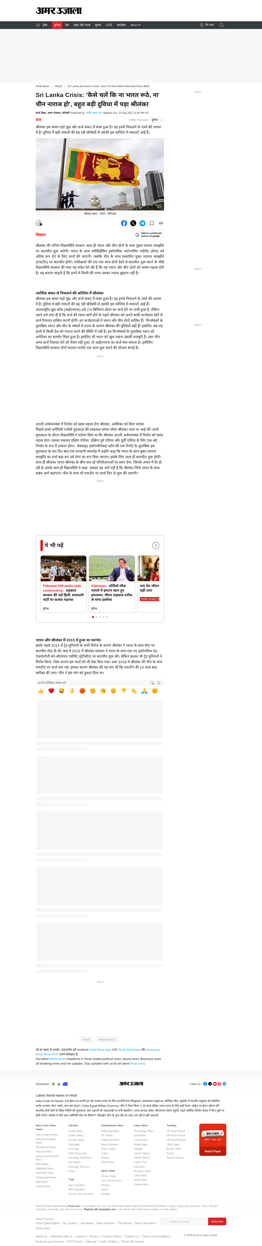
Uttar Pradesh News (47, 1134)
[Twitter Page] (210, 1083)
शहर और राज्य (82, 25)
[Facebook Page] (205, 1083)
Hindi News (42, 86)
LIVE (109, 25)
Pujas (71, 1171)
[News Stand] (65, 1083)
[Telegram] (224, 1083)
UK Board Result (176, 1139)
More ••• (136, 24)
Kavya (170, 1153)
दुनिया (57, 25)
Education (139, 1166)
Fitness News (76, 1135)
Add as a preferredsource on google (151, 234)
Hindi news (137, 1063)
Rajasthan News (45, 1168)
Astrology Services (79, 1166)
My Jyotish (70, 1223)
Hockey (105, 1185)
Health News (75, 1131)
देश (67, 25)
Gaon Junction (105, 1223)
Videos (105, 1153)
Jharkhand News (45, 1172)
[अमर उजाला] (59, 13)
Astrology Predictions (80, 1157)
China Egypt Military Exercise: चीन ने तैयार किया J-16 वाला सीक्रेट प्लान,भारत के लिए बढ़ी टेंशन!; (136, 1105)
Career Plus (140, 1162)
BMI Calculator (76, 1189)
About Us (41, 1236)
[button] (93, 617)
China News (140, 1175)
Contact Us (132, 1236)
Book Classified (145, 1223)
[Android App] (53, 1083)
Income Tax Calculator (80, 1193)
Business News (142, 1171)
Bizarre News (174, 1148)
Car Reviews (141, 1139)
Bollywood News (110, 1131)
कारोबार (121, 25)
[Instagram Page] (220, 1083)
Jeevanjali (86, 1223)
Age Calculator (76, 1185)
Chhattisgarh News (46, 1177)
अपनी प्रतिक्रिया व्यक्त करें (52, 682)
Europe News (141, 1184)
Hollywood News (110, 1139)
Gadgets (138, 1148)
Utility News (173, 1144)
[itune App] (59, 1083)
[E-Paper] (212, 1139)
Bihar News (42, 1164)
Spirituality (74, 1144)
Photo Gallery (108, 1148)
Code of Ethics (109, 1241)
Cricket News (108, 1176)
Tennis (104, 1189)
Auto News (140, 1135)
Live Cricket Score (111, 1180)
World (58, 86)
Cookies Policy (111, 1236)
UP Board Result (176, 1131)
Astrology (73, 1148)
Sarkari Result (142, 1157)
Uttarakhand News (46, 1147)
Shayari (105, 1157)
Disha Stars (43, 1228)
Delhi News (42, 1181)
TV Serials (107, 1135)
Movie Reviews (109, 1144)
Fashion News (76, 1139)
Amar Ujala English (48, 1223)
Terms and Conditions (156, 1236)
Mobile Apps (140, 1144)
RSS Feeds (75, 1241)
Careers (81, 1236)
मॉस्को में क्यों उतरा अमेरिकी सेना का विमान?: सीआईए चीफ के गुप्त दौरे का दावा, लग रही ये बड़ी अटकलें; (104, 1115)
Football (105, 1193)
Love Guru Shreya (154, 598)
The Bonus (125, 1223)
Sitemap (91, 1241)
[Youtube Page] (215, 1083)
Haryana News (44, 1151)
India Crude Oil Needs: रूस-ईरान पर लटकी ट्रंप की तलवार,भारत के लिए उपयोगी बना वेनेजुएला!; (88, 1101)
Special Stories (175, 1157)
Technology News (143, 1131)
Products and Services (50, 1241)
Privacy (94, 1236)
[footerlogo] (131, 1084)
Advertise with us (61, 1236)
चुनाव (98, 25)
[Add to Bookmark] (152, 223)
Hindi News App (100, 1049)
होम (45, 25)
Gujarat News (43, 1186)
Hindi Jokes (107, 1162)
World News (57, 1059)
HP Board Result (176, 1135)
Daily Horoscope (77, 1153)
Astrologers (74, 1162)
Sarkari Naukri (142, 1153)
